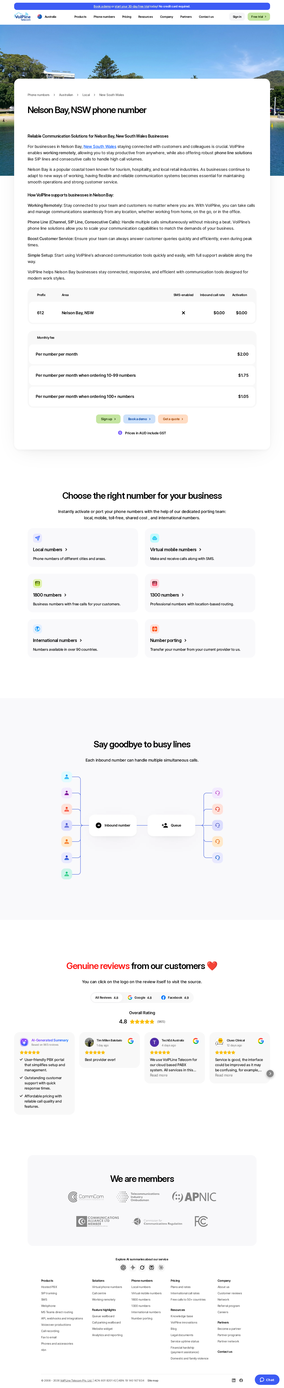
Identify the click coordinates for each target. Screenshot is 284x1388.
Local (86, 95)
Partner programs (229, 1335)
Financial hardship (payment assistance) (185, 1350)
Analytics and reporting (107, 1335)
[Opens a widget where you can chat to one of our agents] (267, 1380)
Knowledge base (182, 1316)
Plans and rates (181, 1287)
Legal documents (182, 1335)
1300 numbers (140, 1306)
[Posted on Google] (130, 1041)
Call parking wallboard (106, 1322)
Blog (174, 1328)
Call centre (99, 1293)
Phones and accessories (57, 1343)
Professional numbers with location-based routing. (192, 599)
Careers (223, 1312)
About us (223, 1287)
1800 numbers (140, 1299)
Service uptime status (185, 1341)
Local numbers (141, 1287)
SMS (44, 1299)
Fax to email (49, 1337)
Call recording (50, 1331)
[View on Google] (89, 1042)
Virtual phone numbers (107, 1287)
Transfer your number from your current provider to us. (195, 645)
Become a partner (229, 1328)
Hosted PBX (49, 1287)
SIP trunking (49, 1293)
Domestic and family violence (190, 1358)
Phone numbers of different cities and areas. (69, 554)
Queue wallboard (103, 1316)
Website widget (102, 1328)
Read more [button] (158, 1075)
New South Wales (111, 95)
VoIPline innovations (184, 1322)
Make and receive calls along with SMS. (182, 554)
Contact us (206, 16)
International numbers (146, 1312)
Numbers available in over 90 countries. (65, 645)
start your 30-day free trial (132, 6)
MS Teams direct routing (57, 1312)
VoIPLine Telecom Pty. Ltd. (76, 1380)
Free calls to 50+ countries (188, 1299)
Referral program (229, 1306)
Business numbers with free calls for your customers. (77, 599)
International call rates (185, 1293)
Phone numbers (39, 95)
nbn (43, 1350)
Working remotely (103, 1299)
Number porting (141, 1318)
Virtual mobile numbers (146, 1293)
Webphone (48, 1306)
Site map (153, 1380)
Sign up (106, 419)
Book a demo (102, 6)
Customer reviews (230, 1293)
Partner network (228, 1341)
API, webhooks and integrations (62, 1318)
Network (223, 1299)
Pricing (126, 16)
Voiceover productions (56, 1324)
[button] (14, 1073)
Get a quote (171, 419)
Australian (66, 95)
